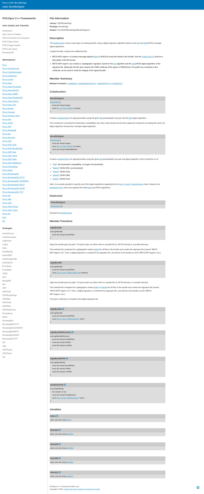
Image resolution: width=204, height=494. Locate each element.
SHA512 (56, 179)
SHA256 (56, 168)
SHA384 (56, 175)
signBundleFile (103, 84)
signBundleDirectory (87, 84)
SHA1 (146, 43)
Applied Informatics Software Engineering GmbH (82, 489)
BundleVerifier (56, 188)
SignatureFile (148, 57)
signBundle (72, 84)
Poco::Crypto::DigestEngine (131, 184)
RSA (138, 43)
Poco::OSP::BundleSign (14, 3)
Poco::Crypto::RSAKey (65, 108)
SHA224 (56, 172)
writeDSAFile (116, 84)
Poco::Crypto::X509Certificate (68, 273)
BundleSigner (59, 43)
